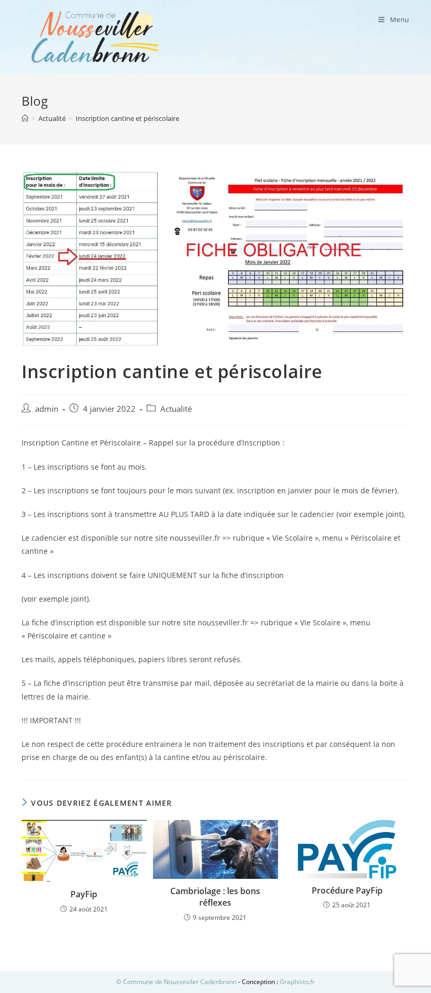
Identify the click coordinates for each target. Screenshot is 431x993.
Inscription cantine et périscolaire (127, 118)
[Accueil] (25, 118)
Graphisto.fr (297, 981)
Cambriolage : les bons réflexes (215, 896)
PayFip (83, 894)
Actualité (176, 409)
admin (46, 409)
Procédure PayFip (347, 890)
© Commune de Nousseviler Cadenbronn (176, 981)
